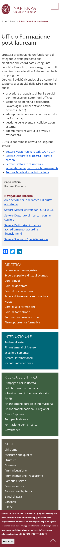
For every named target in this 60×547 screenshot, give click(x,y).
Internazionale (18, 336)
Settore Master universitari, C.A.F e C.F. (31, 151)
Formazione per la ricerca (21, 424)
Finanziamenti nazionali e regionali (27, 409)
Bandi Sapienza (14, 414)
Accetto (8, 541)
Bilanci (9, 507)
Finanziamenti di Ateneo (20, 347)
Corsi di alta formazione (20, 307)
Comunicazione (15, 486)
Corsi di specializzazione (20, 291)
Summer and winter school (22, 317)
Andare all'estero (15, 342)
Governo (10, 465)
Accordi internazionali (19, 358)
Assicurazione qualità (18, 455)
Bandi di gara (13, 496)
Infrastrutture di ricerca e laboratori (27, 393)
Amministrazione (16, 470)
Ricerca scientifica (21, 377)
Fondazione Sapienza (18, 491)
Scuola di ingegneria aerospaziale (26, 296)
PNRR (8, 398)
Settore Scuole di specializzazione (27, 172)
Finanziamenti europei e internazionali (29, 404)
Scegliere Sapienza (17, 352)
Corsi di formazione (17, 312)
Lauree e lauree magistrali (21, 270)
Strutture (10, 460)
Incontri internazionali (19, 363)
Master (9, 301)
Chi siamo (11, 449)
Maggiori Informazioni (32, 533)
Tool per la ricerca (16, 419)
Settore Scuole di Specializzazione (26, 239)
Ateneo (13, 21)
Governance (12, 430)
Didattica (13, 264)
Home (4, 21)
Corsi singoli (13, 280)
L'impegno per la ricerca (20, 383)
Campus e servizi (15, 481)
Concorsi (10, 502)
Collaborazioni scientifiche (22, 388)
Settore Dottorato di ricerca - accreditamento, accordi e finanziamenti (22, 229)
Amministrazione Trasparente (24, 475)
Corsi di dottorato (16, 286)
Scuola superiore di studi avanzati (26, 275)
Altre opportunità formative (22, 322)
